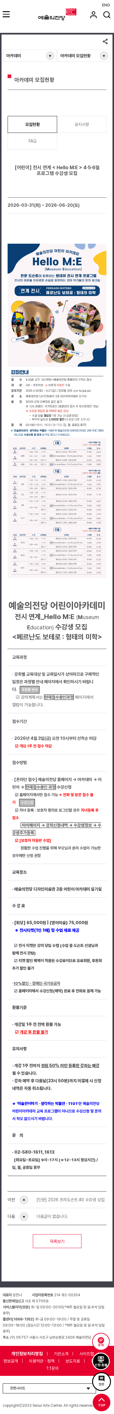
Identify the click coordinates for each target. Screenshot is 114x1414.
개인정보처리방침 (27, 1353)
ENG (106, 5)
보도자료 (72, 1361)
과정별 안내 (30, 690)
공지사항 (81, 124)
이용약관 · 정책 (41, 1361)
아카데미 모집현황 (75, 55)
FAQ (32, 141)
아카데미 (13, 55)
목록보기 (57, 1241)
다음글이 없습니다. (52, 1216)
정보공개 (10, 1361)
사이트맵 (86, 1353)
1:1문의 (53, 1368)
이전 (11, 1199)
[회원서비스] (93, 14)
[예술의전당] (64, 14)
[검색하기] (106, 14)
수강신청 (27, 803)
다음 (11, 1216)
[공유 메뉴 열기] (105, 42)
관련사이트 (17, 1388)
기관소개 (61, 1353)
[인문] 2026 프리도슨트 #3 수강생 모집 (70, 1199)
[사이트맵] (7, 14)
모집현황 (32, 124)
